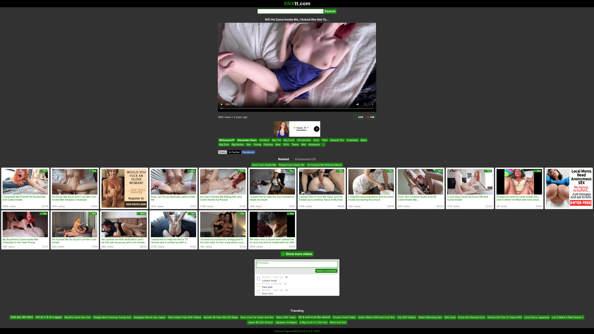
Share (222, 152)
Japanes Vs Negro (286, 322)
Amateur (264, 140)
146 (372, 117)
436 (360, 117)
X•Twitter (234, 152)
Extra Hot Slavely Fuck (471, 317)
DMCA (296, 331)
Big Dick (224, 144)
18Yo (286, 144)
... (323, 144)
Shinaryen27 (227, 140)
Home (278, 331)
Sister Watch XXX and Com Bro (376, 317)
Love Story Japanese (536, 317)
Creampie (352, 140)
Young (257, 144)
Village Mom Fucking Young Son (112, 317)
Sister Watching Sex (430, 317)
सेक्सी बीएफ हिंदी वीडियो (22, 317)
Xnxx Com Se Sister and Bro (257, 317)
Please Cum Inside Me (291, 164)
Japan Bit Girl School (260, 322)
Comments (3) (305, 159)
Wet (303, 144)
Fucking (268, 144)
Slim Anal (450, 317)
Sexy (316, 140)
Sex (248, 144)
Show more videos (299, 254)
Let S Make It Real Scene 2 (567, 317)
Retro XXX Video (286, 317)
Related (283, 159)
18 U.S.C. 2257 (311, 331)
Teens (295, 144)
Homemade (304, 140)
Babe (364, 140)
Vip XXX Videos (407, 317)
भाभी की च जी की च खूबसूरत (49, 317)
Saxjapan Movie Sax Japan (149, 317)
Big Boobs (238, 144)
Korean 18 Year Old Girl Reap (221, 317)
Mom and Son (338, 322)
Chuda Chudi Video (344, 317)
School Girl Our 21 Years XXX (505, 317)
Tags (287, 331)
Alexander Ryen (247, 140)
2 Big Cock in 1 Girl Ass (313, 322)
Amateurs (314, 144)
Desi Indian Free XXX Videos (184, 317)
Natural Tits (337, 140)
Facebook (248, 152)
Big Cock (289, 140)
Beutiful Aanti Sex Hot (77, 317)
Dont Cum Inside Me (264, 164)
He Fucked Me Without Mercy (324, 164)
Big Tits (276, 140)
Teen (324, 140)
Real (277, 144)
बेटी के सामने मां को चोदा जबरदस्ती (314, 317)
